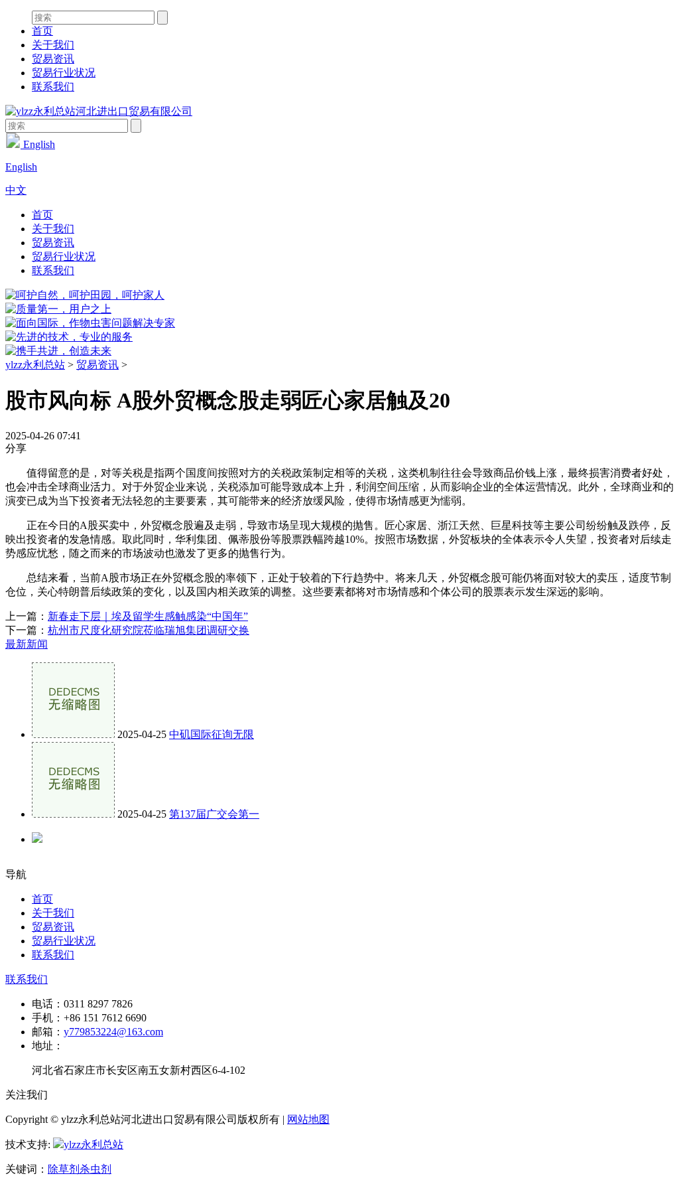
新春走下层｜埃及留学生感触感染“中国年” (148, 616)
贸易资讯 (53, 58)
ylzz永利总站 (35, 364)
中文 (16, 190)
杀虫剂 (95, 1169)
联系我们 (53, 86)
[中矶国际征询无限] (73, 734)
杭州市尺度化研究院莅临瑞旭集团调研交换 (148, 630)
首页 (42, 31)
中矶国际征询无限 (211, 734)
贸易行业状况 (63, 72)
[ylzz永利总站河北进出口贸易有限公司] (98, 111)
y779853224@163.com (113, 1031)
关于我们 (53, 44)
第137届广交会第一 (214, 814)
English (38, 144)
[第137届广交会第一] (73, 814)
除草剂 (64, 1169)
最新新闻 (26, 644)
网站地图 (308, 1119)
